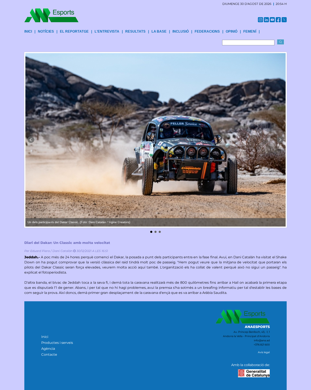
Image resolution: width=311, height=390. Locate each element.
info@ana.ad (262, 340)
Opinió (231, 31)
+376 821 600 (262, 344)
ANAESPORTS (257, 327)
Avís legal (264, 352)
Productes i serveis (57, 343)
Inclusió (180, 31)
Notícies (46, 31)
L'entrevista (107, 31)
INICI (28, 31)
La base (159, 31)
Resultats (135, 31)
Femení (249, 31)
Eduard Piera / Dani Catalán (51, 251)
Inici (44, 337)
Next (280, 139)
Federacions (207, 31)
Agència (48, 349)
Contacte (49, 355)
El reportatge (74, 31)
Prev (31, 139)
